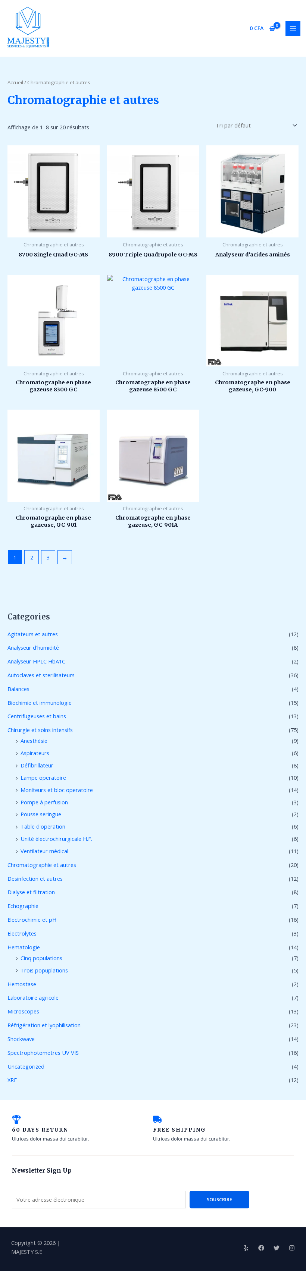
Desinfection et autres (35, 878)
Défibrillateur (37, 765)
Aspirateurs (35, 753)
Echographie (22, 905)
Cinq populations (41, 958)
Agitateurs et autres (32, 634)
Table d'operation (43, 826)
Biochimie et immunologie (39, 702)
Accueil (15, 82)
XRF (12, 1080)
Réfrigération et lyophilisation (44, 1025)
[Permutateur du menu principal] (292, 28)
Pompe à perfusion (44, 802)
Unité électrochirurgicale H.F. (56, 838)
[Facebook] (261, 1248)
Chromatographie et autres (41, 864)
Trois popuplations (44, 970)
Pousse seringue (41, 814)
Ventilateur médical (44, 851)
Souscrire (219, 1199)
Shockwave (21, 1039)
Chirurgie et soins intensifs (40, 730)
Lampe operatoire (43, 777)
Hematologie (23, 947)
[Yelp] (246, 1248)
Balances (18, 689)
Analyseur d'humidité (33, 647)
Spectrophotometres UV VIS (43, 1052)
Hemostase (21, 984)
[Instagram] (292, 1248)
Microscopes (23, 1011)
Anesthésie (34, 740)
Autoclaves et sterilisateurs (41, 675)
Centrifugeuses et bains (36, 716)
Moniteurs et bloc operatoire (57, 790)
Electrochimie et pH (31, 919)
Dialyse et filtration (31, 892)
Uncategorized (25, 1066)
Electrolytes (22, 933)
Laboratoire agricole (33, 997)
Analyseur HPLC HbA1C (36, 661)
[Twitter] (277, 1248)
